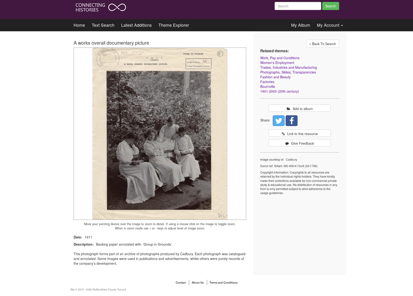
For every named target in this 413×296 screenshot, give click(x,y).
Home (79, 25)
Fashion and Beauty (275, 76)
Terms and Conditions (224, 282)
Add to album (303, 108)
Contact (181, 282)
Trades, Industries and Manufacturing (288, 67)
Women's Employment (277, 62)
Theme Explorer (173, 25)
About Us (198, 282)
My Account (329, 25)
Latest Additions (136, 25)
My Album (300, 25)
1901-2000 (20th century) (279, 91)
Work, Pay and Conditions (279, 57)
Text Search (103, 25)
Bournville (267, 86)
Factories (267, 81)
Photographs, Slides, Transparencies (288, 72)
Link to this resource (302, 133)
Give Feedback (302, 143)
